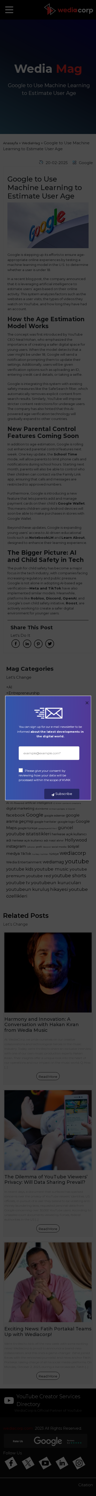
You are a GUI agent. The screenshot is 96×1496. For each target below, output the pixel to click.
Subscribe (63, 794)
